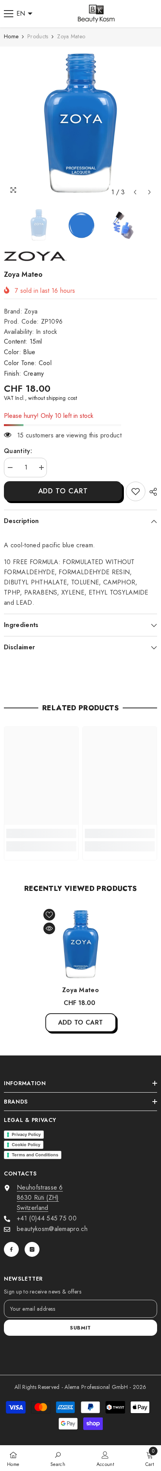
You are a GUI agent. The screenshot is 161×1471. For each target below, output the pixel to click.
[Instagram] (32, 1249)
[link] (135, 491)
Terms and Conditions (35, 1154)
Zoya (31, 311)
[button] (135, 192)
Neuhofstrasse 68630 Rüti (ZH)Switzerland (40, 1197)
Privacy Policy (26, 1134)
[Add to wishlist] (49, 915)
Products (37, 36)
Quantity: (18, 450)
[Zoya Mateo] (80, 944)
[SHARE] (151, 491)
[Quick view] (49, 928)
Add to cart (63, 491)
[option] (80, 123)
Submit (80, 1327)
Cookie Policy (26, 1144)
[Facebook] (11, 1249)
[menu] (8, 13)
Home (11, 36)
